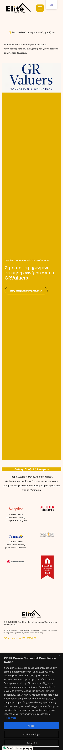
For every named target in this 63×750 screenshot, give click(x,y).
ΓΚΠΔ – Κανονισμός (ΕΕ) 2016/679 (20, 638)
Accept (31, 725)
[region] (31, 701)
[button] (40, 8)
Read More (10, 717)
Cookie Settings (31, 734)
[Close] (60, 656)
